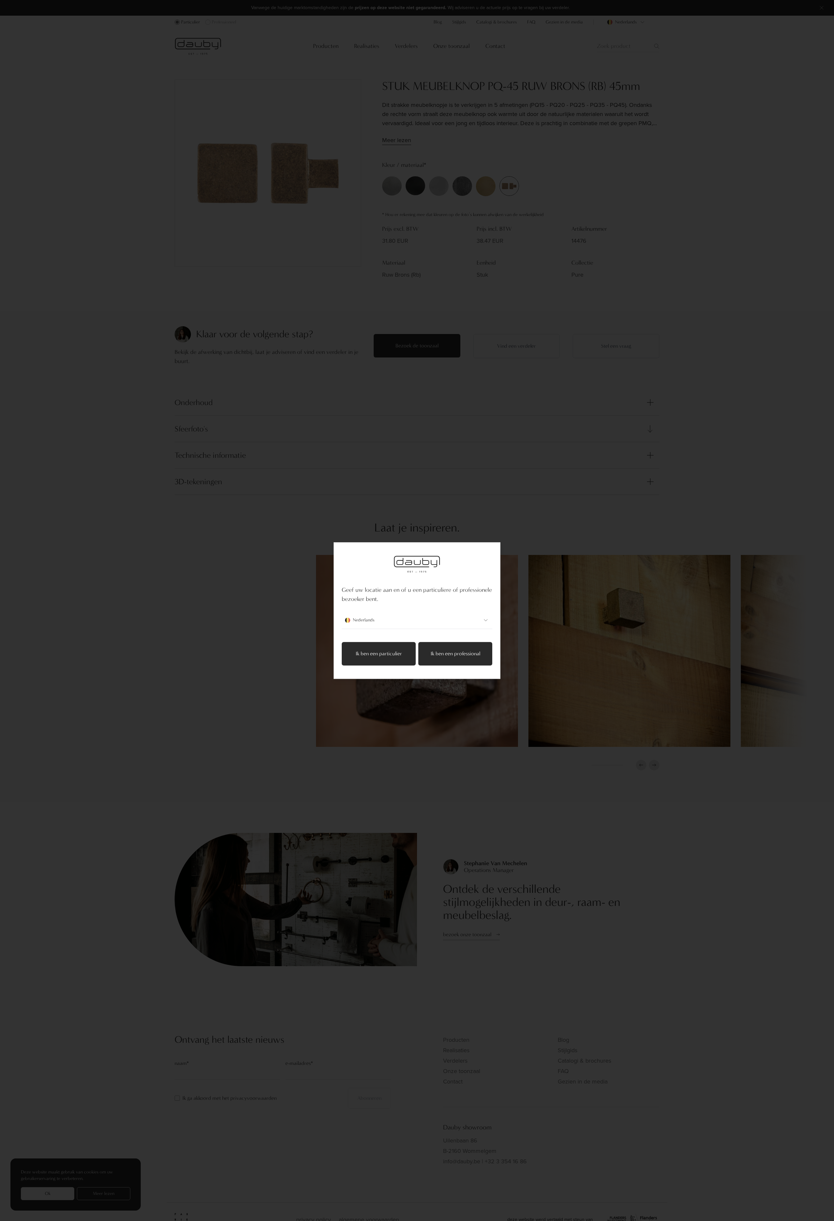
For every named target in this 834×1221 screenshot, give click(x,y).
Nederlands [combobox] (363, 620)
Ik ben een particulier (379, 653)
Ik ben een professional (455, 653)
